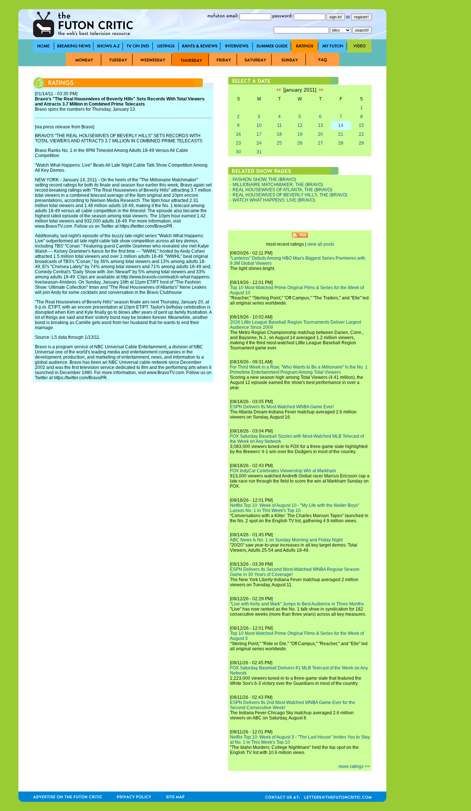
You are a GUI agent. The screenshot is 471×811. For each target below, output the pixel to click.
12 (299, 125)
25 (279, 143)
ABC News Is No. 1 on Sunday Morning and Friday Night (286, 540)
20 (320, 134)
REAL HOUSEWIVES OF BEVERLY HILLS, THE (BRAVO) (290, 195)
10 (259, 125)
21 (340, 134)
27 (320, 143)
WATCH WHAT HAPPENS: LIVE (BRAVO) (274, 200)
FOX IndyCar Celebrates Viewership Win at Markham (283, 470)
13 (320, 125)
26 (299, 143)
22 (361, 134)
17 (259, 134)
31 (259, 151)
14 (340, 125)
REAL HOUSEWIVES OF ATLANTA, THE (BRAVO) (282, 189)
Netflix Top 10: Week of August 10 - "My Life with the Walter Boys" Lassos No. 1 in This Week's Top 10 (294, 508)
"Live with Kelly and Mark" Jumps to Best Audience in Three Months (297, 604)
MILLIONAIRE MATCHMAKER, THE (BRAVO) (278, 184)
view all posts (320, 244)
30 (238, 151)
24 (259, 143)
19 (299, 134)
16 (238, 134)
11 (279, 125)
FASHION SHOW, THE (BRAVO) (264, 179)
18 (279, 134)
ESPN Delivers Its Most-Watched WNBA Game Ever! (282, 406)
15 (361, 125)
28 (340, 143)
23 (238, 143)
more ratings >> (354, 766)
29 (361, 143)
